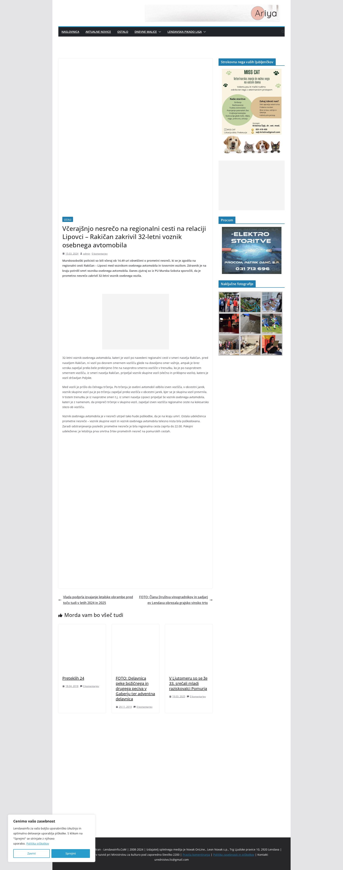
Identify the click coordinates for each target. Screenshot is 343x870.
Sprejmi (71, 853)
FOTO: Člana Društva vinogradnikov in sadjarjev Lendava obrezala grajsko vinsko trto (173, 600)
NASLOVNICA (70, 32)
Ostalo (122, 32)
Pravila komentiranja (196, 854)
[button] (159, 32)
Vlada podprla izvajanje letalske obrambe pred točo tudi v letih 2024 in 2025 (98, 600)
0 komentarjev (100, 253)
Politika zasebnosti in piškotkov (233, 854)
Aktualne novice (98, 32)
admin (86, 253)
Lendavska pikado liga (185, 32)
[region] (51, 838)
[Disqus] (135, 768)
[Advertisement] (135, 321)
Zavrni (31, 853)
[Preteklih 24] (82, 627)
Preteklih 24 (73, 678)
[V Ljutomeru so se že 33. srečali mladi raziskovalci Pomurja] (189, 627)
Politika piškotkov (37, 843)
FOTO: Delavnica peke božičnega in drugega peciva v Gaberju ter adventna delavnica (135, 688)
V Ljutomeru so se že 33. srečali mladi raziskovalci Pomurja (188, 683)
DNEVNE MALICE (146, 32)
